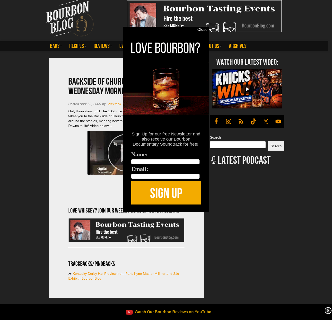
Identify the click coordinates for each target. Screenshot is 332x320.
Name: (139, 154)
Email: (139, 169)
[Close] (68, 214)
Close (202, 29)
